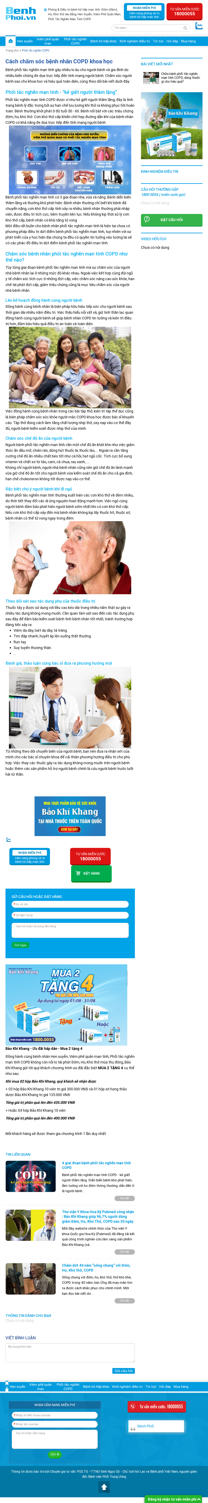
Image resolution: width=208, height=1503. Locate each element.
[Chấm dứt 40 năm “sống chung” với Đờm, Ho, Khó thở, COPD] (30, 1278)
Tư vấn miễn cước (184, 11)
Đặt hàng (91, 873)
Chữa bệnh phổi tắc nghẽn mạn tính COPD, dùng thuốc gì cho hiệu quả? (180, 77)
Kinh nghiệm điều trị (135, 41)
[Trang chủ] (20, 13)
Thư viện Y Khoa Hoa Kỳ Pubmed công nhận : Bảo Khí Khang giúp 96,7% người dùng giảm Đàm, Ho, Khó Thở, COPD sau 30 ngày (98, 1216)
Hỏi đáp (172, 41)
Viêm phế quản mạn (48, 41)
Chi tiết (124, 1198)
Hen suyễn (25, 41)
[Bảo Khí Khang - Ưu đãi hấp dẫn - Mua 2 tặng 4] (66, 1004)
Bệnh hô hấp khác (103, 41)
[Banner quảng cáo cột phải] (172, 125)
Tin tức (158, 41)
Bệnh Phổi (146, 1426)
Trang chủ (10, 40)
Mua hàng (188, 41)
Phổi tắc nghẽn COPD (75, 41)
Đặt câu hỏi (171, 219)
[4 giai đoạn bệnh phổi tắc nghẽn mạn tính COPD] (30, 1176)
